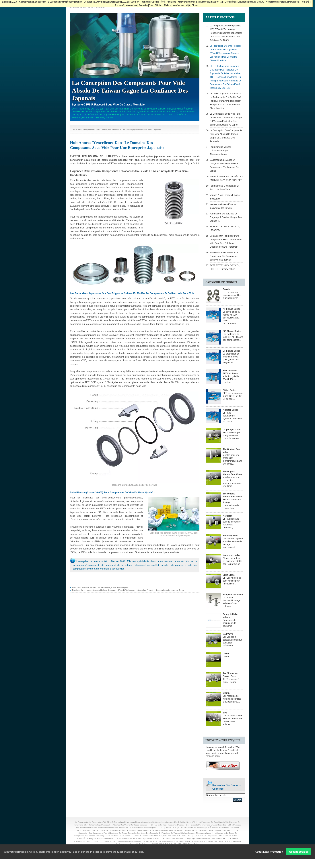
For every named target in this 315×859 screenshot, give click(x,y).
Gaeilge (155, 2)
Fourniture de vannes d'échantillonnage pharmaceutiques (102, 587)
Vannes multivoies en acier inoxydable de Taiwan (138, 839)
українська (178, 5)
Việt (188, 5)
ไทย (151, 5)
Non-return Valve (231, 555)
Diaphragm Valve (231, 429)
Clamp (226, 693)
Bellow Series (230, 370)
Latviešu (242, 2)
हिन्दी (163, 2)
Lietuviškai (230, 2)
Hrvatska (171, 2)
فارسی (125, 2)
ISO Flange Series (232, 331)
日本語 (211, 2)
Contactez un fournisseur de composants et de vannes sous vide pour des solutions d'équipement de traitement (153, 841)
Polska (283, 2)
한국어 (219, 2)
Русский (119, 5)
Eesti (118, 2)
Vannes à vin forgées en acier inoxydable (95, 839)
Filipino (158, 5)
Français (145, 2)
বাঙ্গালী (63, 2)
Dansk (78, 2)
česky (70, 2)
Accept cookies (298, 851)
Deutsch (88, 2)
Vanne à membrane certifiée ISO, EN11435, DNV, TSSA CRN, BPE (162, 836)
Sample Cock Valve (233, 594)
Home (74, 129)
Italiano (203, 2)
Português (293, 2)
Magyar (182, 2)
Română (305, 2)
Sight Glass (229, 575)
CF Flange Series (231, 351)
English (6, 2)
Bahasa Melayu (256, 2)
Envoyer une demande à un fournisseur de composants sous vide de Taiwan (224, 256)
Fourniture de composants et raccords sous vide (216, 836)
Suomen (135, 2)
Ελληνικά (99, 2)
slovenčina (131, 5)
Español (109, 2)
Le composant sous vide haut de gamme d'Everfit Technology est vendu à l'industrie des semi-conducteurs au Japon (132, 590)
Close (195, 5)
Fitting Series (229, 390)
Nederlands (272, 2)
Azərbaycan (25, 2)
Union (226, 653)
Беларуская (39, 2)
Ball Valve (228, 634)
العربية (14, 2)
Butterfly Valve (230, 535)
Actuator (227, 516)
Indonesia (192, 2)
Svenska (143, 5)
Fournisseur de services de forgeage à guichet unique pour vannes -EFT (226, 217)
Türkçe (167, 5)
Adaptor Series (230, 410)
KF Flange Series (231, 309)
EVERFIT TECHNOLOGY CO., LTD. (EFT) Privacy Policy (175, 844)
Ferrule (226, 289)
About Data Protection (269, 851)
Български (54, 2)
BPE (225, 712)
